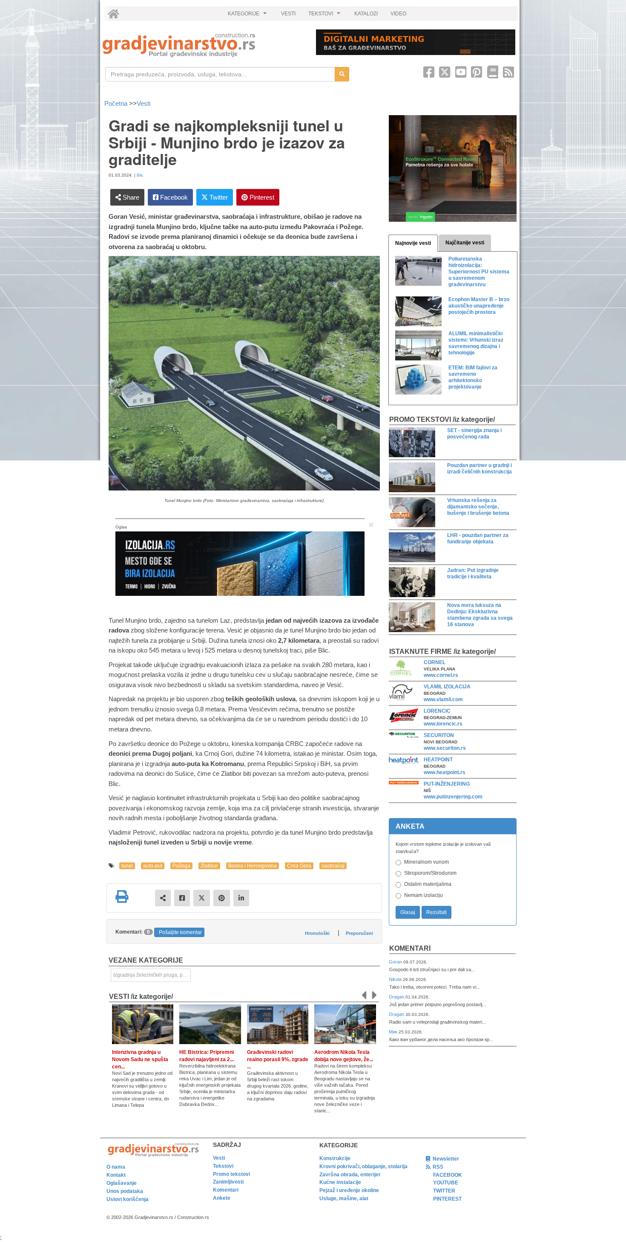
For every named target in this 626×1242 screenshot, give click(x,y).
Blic (140, 175)
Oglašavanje (121, 1183)
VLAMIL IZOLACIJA (447, 687)
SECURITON (439, 735)
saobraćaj (333, 866)
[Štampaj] (121, 896)
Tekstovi (223, 1166)
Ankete (221, 1198)
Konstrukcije (334, 1158)
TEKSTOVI (325, 16)
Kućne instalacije (340, 1182)
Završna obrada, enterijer (350, 1175)
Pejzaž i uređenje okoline (349, 1190)
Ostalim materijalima (427, 884)
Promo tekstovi (231, 1174)
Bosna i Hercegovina (252, 866)
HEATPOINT (438, 760)
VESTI (288, 14)
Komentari (410, 948)
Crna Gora (299, 866)
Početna (116, 103)
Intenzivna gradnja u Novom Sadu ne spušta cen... (140, 1059)
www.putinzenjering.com (453, 797)
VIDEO (398, 14)
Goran (396, 961)
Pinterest (261, 197)
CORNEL (434, 662)
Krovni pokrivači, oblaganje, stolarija (363, 1166)
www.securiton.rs (445, 748)
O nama (115, 1167)
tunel (127, 866)
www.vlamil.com (443, 699)
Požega (181, 866)
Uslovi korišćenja (127, 1199)
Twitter (218, 197)
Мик (394, 1031)
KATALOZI (366, 14)
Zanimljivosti (228, 1182)
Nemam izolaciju (423, 895)
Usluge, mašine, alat (343, 1198)
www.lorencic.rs (443, 724)
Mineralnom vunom (426, 862)
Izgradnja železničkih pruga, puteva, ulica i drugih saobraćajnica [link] (152, 975)
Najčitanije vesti (464, 243)
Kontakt (116, 1175)
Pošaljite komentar (180, 932)
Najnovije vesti (413, 243)
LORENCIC (437, 711)
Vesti (143, 103)
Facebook (173, 197)
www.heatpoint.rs (444, 772)
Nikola (396, 979)
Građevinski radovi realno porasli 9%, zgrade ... (277, 1059)
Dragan (397, 996)
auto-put (152, 866)
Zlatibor (209, 866)
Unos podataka (124, 1191)
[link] (203, 45)
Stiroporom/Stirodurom (430, 873)
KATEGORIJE (248, 16)
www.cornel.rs (441, 675)
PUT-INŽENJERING (447, 784)
